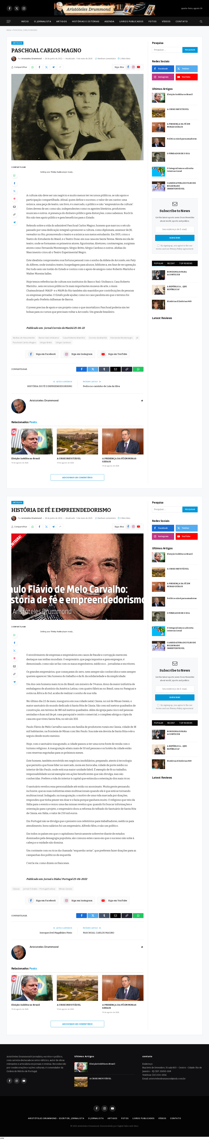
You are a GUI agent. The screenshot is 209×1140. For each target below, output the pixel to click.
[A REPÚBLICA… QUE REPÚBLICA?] (158, 290)
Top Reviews (185, 263)
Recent (171, 263)
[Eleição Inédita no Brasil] (32, 441)
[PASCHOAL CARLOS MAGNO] (77, 117)
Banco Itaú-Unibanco (49, 337)
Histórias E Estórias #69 (179, 301)
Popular (158, 263)
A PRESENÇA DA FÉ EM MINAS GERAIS (119, 460)
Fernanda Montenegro (121, 337)
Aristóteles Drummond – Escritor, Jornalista (56, 1118)
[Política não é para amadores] (158, 142)
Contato (182, 21)
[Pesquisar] (200, 21)
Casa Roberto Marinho (74, 337)
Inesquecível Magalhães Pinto (56, 932)
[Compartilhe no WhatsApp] (33, 67)
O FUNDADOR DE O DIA (178, 153)
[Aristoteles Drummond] (104, 8)
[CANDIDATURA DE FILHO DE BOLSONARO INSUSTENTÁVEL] (158, 186)
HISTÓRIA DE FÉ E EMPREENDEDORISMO (49, 386)
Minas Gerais (65, 888)
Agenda (109, 21)
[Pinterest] (14, 199)
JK (137, 337)
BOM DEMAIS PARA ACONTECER (177, 273)
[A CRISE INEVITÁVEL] (77, 441)
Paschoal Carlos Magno (24, 342)
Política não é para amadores (182, 139)
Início (25, 21)
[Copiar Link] (14, 214)
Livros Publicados (131, 21)
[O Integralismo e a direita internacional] (158, 172)
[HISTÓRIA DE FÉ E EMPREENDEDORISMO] (77, 576)
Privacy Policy (176, 249)
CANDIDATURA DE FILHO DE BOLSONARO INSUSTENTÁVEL (181, 186)
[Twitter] (14, 191)
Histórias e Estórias (85, 21)
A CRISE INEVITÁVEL (69, 458)
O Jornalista (42, 21)
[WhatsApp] (14, 175)
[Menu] (9, 21)
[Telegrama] (14, 222)
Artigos (61, 21)
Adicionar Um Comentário (77, 477)
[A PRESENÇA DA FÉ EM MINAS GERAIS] (123, 441)
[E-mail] (14, 207)
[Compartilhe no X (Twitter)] (46, 67)
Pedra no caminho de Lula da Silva (101, 386)
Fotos (153, 21)
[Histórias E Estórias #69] (158, 305)
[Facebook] (14, 183)
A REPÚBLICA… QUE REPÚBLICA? (177, 288)
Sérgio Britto (46, 342)
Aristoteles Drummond (31, 58)
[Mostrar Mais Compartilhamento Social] (60, 67)
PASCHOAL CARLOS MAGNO (98, 932)
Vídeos (166, 21)
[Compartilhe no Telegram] (53, 67)
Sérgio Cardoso (63, 342)
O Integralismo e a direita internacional (180, 169)
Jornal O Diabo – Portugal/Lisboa (39, 888)
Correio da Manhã (98, 337)
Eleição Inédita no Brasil (25, 458)
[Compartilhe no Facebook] (39, 67)
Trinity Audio (56, 172)
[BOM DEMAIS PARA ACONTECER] (158, 275)
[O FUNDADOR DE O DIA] (158, 157)
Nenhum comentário (107, 58)
